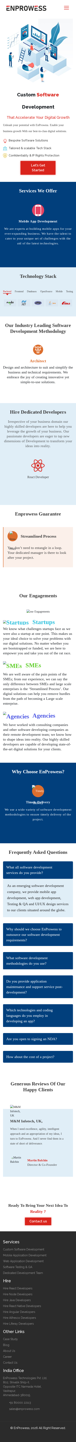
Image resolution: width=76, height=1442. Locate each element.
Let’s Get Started (38, 167)
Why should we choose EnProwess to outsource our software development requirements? (34, 934)
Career (7, 1356)
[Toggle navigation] (66, 7)
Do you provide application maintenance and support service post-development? (34, 986)
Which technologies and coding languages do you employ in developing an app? (29, 1015)
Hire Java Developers (17, 1300)
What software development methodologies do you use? (27, 960)
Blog (6, 1345)
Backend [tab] (7, 291)
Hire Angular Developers (19, 1312)
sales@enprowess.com (24, 1409)
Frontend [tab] (19, 291)
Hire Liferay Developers (18, 1323)
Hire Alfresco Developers (19, 1317)
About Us (9, 1350)
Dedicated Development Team (23, 1273)
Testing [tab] (69, 291)
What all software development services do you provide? (29, 870)
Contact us (38, 1221)
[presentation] (33, 257)
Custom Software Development (23, 1249)
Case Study (10, 1339)
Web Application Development (23, 1261)
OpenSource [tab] (46, 291)
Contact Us (10, 1362)
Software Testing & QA (17, 1267)
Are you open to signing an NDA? (31, 1039)
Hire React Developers (17, 1288)
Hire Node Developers (17, 1294)
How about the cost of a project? (30, 1057)
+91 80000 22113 (19, 1402)
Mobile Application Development (24, 1255)
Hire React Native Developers (22, 1306)
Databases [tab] (32, 291)
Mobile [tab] (59, 291)
